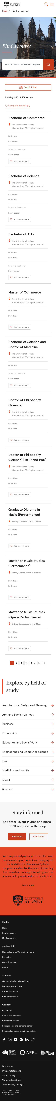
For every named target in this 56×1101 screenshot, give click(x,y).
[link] (5, 11)
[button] (46, 4)
